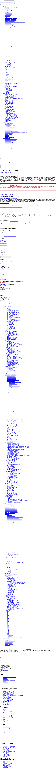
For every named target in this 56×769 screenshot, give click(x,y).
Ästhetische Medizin (8, 107)
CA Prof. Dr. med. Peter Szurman (13, 310)
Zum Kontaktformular (4, 670)
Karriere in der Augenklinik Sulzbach (11, 54)
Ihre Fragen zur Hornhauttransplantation (14, 542)
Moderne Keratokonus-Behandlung (13, 433)
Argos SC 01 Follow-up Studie (12, 577)
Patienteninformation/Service (10, 41)
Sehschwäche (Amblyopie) (11, 461)
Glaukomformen (10, 391)
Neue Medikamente (10, 490)
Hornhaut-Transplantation (9, 24)
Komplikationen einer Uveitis (12, 487)
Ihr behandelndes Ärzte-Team (12, 388)
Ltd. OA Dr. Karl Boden (11, 311)
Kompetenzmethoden (8, 51)
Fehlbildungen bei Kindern (11, 478)
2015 (8, 617)
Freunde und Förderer (8, 13)
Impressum (11, 2)
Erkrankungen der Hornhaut (12, 429)
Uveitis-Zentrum (10, 491)
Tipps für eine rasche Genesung (14, 386)
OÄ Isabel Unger (10, 315)
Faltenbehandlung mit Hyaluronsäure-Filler (14, 499)
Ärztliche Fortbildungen (9, 56)
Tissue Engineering (10, 609)
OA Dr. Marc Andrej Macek (12, 319)
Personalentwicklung (10, 559)
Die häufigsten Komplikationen (12, 552)
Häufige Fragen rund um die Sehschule (14, 469)
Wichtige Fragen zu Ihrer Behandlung (11, 40)
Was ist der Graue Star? (11, 376)
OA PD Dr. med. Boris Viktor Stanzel (13, 312)
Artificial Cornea (10, 597)
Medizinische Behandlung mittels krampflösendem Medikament (18, 447)
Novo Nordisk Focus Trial (11, 581)
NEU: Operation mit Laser (11, 379)
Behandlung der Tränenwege (12, 454)
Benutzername (2, 297)
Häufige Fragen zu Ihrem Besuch (12, 481)
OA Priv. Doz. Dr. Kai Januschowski (13, 317)
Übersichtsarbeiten (10, 635)
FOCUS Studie (9, 587)
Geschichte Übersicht (10, 341)
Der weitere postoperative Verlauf (13, 551)
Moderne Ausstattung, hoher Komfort (11, 7)
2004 (8, 628)
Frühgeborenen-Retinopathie (12, 476)
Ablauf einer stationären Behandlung (11, 39)
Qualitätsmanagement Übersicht (12, 360)
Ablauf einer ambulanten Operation (11, 38)
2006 (8, 626)
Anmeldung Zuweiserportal (9, 60)
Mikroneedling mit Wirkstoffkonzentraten (14, 502)
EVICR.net (29, 649)
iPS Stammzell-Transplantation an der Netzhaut (15, 608)
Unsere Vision (9, 355)
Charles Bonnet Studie (11, 584)
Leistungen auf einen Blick (11, 352)
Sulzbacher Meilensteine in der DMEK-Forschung (15, 432)
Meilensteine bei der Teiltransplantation (14, 540)
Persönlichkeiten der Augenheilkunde (13, 343)
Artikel (8, 371)
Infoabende (7, 42)
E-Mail (2, 268)
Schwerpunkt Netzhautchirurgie (12, 350)
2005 (8, 627)
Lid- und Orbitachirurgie (9, 25)
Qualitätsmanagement (8, 14)
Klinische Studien (8, 69)
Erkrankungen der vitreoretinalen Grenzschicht (15, 419)
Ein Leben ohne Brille (8, 28)
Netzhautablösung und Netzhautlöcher (13, 417)
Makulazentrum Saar (10, 403)
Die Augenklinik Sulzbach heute (12, 346)
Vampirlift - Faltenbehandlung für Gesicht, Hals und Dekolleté (17, 500)
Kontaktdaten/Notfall (8, 74)
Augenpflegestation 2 (10, 323)
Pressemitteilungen (10, 368)
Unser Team (7, 8)
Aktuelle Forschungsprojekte (10, 71)
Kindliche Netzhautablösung (12, 475)
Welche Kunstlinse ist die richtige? (13, 380)
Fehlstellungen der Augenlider (12, 451)
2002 (8, 630)
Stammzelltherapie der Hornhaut (12, 598)
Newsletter (7, 59)
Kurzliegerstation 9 (10, 324)
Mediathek (2, 2)
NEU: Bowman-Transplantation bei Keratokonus (15, 434)
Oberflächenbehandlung (11, 437)
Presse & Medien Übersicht (11, 367)
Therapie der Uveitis (10, 489)
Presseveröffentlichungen (11, 370)
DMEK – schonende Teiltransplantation (14, 431)
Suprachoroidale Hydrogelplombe (13, 604)
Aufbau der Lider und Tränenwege (13, 444)
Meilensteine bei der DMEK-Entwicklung (14, 554)
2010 (8, 622)
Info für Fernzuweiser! (14, 221)
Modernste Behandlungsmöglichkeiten (13, 443)
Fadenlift (8, 498)
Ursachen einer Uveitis (11, 486)
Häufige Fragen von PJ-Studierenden (11, 67)
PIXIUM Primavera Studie (11, 586)
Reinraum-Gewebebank (11, 440)
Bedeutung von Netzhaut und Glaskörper (14, 414)
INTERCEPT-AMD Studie (12, 589)
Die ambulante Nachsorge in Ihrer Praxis (14, 550)
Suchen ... (2, 0)
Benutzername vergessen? (7, 302)
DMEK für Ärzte (8, 53)
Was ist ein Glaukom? (11, 390)
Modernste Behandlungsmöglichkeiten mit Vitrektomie (16, 421)
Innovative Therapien (10, 423)
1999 (8, 633)
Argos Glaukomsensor (11, 601)
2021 (8, 611)
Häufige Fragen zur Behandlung (12, 387)
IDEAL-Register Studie (11, 580)
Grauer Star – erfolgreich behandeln (13, 518)
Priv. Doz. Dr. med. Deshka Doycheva (13, 320)
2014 (8, 618)
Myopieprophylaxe (10, 479)
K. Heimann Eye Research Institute (11, 62)
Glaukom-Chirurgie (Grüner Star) (10, 20)
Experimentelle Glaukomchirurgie (13, 602)
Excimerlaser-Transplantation (12, 436)
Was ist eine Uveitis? (10, 485)
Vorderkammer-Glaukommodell (12, 600)
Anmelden (2, 300)
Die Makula (9, 400)
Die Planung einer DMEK (11, 546)
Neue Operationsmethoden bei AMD (13, 406)
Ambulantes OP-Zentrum (11, 327)
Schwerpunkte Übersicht (11, 348)
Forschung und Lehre (8, 57)
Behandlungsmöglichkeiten (11, 378)
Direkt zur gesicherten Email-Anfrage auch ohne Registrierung (11, 207)
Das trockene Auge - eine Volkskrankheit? (14, 519)
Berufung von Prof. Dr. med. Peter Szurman (14, 344)
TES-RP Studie (9, 593)
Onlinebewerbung (10, 561)
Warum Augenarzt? (8, 68)
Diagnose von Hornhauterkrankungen (13, 430)
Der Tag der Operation (13, 384)
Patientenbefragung (10, 365)
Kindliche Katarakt (10, 472)
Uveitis (6, 29)
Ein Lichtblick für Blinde (11, 521)
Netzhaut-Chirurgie (8, 23)
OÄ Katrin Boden (10, 316)
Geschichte (7, 11)
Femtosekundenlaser (10, 603)
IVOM (8, 336)
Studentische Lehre (8, 64)
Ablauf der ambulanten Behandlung (11, 37)
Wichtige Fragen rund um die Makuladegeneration (15, 410)
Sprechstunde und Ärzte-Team (12, 441)
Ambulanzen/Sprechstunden (10, 50)
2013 (8, 619)
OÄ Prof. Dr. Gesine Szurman (12, 314)
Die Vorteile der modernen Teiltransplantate (14, 539)
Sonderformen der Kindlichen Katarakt (13, 473)
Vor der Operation (12, 383)
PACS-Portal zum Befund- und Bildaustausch (8, 198)
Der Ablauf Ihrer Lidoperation (12, 456)
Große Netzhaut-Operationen (12, 337)
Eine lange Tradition (10, 342)
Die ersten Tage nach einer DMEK (13, 549)
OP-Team (8, 325)
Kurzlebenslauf (3, 269)
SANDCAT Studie (10, 592)
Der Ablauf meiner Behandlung (12, 424)
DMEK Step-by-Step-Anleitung (12, 548)
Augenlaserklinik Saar (11, 328)
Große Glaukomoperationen (12, 338)
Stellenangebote (7, 16)
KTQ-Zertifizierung (10, 361)
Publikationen (7, 72)
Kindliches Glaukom (10, 474)
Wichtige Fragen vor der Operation (15, 382)
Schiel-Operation (10, 468)
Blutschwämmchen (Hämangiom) (13, 450)
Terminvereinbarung (8, 47)
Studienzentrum (9, 408)
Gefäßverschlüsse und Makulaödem (13, 420)
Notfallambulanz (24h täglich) (10, 48)
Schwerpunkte (7, 12)
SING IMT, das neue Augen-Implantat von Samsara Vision (15, 22)
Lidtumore (9, 448)
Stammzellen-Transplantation (12, 438)
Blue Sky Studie (10, 585)
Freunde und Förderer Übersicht (12, 354)
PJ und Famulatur (8, 66)
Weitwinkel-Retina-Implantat (12, 607)
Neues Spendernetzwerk (11, 537)
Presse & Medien (8, 15)
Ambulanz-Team (10, 326)
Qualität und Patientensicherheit (12, 363)
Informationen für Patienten (9, 109)
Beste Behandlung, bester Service (13, 364)
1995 (8, 634)
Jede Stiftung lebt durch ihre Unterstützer (14, 357)
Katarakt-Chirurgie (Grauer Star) (10, 19)
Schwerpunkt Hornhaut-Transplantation (14, 351)
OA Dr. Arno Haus (10, 313)
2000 (8, 632)
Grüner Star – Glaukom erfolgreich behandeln (15, 517)
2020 (8, 612)
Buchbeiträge (9, 636)
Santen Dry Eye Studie (11, 579)
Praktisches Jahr (10, 558)
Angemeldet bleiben (3, 299)
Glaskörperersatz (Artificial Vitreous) (13, 606)
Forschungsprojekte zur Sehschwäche (13, 464)
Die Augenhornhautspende (11, 538)
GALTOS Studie (10, 588)
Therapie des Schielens (11, 467)
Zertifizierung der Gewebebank (12, 362)
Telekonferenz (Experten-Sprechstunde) (7, 208)
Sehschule (8, 329)
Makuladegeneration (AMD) (10, 21)
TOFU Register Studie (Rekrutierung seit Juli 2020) (16, 582)
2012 (8, 620)
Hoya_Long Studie (10, 578)
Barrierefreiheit (7, 80)
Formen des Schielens (11, 466)
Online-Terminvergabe (4, 213)
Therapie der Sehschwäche (11, 463)
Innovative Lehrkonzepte (9, 65)
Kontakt (2, 270)
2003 (8, 629)
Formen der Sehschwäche (11, 462)
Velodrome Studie (10, 594)
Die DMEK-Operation (11, 547)
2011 (8, 621)
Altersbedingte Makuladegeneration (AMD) (14, 520)
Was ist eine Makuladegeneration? (13, 401)
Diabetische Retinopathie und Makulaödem (14, 418)
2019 (8, 613)
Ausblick (8, 553)
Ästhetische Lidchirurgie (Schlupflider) (13, 445)
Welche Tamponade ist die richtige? (13, 422)
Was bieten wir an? (10, 480)
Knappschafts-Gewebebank (9, 52)
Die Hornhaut (9, 428)
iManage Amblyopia (10, 599)
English (8, 524)
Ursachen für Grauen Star (11, 377)
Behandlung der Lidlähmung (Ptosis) (13, 452)
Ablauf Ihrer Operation (11, 381)
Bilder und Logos (10, 369)
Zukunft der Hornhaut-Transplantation (13, 555)
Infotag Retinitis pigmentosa (12, 522)
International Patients (8, 43)
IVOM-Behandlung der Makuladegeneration (14, 405)
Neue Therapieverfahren (9, 106)
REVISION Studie (10, 591)
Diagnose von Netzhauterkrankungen (13, 415)
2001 (8, 631)
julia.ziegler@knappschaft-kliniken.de (9, 236)
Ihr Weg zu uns (7, 75)
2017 (8, 615)
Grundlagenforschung (8, 70)
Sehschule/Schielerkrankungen (10, 26)
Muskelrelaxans (9, 497)
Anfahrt (6, 44)
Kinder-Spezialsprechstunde (9, 27)
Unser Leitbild (7, 9)
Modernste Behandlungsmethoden (11, 18)
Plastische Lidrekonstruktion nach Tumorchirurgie (15, 449)
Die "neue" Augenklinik (11, 345)
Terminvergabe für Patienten (10, 76)
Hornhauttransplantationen (11, 339)
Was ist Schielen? (10, 465)
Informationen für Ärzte (9, 46)
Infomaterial (7, 58)
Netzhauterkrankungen (11, 416)
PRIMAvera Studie (10, 590)
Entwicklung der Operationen (12, 334)
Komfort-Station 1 (10, 322)
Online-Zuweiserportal (9, 77)
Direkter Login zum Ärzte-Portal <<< (6, 172)
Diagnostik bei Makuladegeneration (13, 402)
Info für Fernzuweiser (8, 78)
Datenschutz (6, 2)
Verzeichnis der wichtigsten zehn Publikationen (15, 637)
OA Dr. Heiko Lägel (10, 318)
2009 (8, 623)
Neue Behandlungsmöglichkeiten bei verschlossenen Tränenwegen (18, 455)
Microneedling (9, 501)
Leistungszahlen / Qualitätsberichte (11, 10)
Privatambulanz (7, 49)
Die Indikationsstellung (11, 545)
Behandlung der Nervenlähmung (12, 453)
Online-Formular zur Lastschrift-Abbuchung (14, 358)
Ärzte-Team (9, 309)
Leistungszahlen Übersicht (11, 332)
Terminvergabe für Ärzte (9, 79)
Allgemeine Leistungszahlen (12, 333)
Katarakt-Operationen (10, 335)
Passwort (2, 298)
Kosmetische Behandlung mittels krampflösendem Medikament (18, 446)
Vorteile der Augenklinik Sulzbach (13, 458)
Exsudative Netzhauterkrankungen (13, 477)
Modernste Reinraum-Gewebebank (13, 536)
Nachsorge (11, 385)
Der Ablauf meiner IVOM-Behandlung (14, 409)
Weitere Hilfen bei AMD (11, 407)
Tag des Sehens (9, 515)
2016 (8, 616)
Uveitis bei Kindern (10, 492)
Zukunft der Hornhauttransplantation (13, 541)
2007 (8, 625)
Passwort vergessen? (6, 303)
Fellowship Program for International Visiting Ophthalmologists (16, 55)
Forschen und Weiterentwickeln (10, 63)
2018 (8, 614)
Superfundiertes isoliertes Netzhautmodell (14, 605)
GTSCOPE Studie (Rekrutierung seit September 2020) (16, 583)
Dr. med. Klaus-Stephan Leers (12, 321)
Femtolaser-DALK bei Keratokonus (13, 435)
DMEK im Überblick (10, 544)
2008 (8, 624)
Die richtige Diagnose (11, 488)
